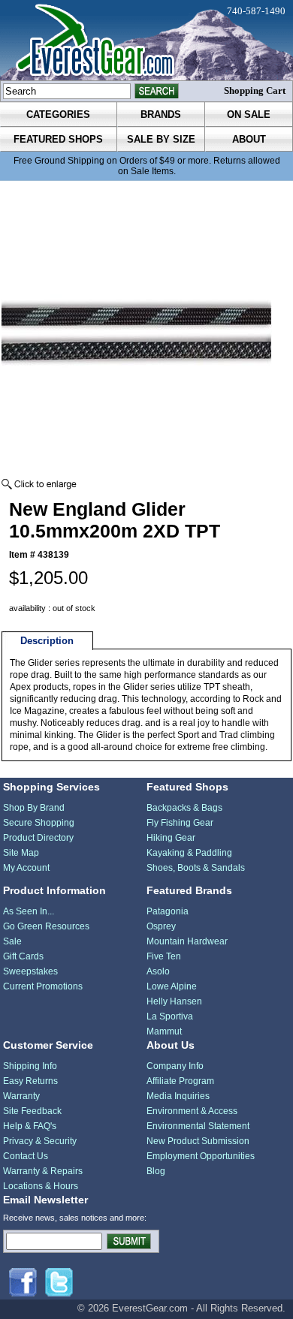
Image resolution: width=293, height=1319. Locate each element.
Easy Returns (30, 1081)
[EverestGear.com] (146, 40)
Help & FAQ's (29, 1126)
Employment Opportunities (200, 1156)
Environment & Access (191, 1111)
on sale (248, 114)
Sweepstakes (30, 971)
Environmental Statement (197, 1126)
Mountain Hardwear (187, 941)
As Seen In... (28, 911)
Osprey (161, 926)
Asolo (158, 971)
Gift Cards (23, 956)
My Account (26, 868)
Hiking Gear (170, 838)
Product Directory (38, 838)
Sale (12, 941)
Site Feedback (32, 1111)
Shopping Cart (254, 90)
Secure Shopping (38, 823)
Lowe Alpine (171, 986)
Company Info (175, 1066)
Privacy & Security (40, 1141)
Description (47, 640)
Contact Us (25, 1156)
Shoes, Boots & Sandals (195, 868)
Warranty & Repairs (43, 1171)
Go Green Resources (46, 926)
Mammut (164, 1031)
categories (58, 114)
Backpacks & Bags (184, 808)
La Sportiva (169, 1016)
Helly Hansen (174, 1001)
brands (160, 114)
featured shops (58, 139)
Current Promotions (43, 986)
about (249, 139)
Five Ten (163, 956)
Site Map (21, 853)
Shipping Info (30, 1066)
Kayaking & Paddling (189, 853)
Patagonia (167, 911)
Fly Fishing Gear (179, 823)
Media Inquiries (178, 1096)
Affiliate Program (180, 1081)
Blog (155, 1171)
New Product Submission (197, 1141)
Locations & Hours (40, 1186)
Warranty (21, 1096)
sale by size (161, 139)
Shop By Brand (34, 808)
